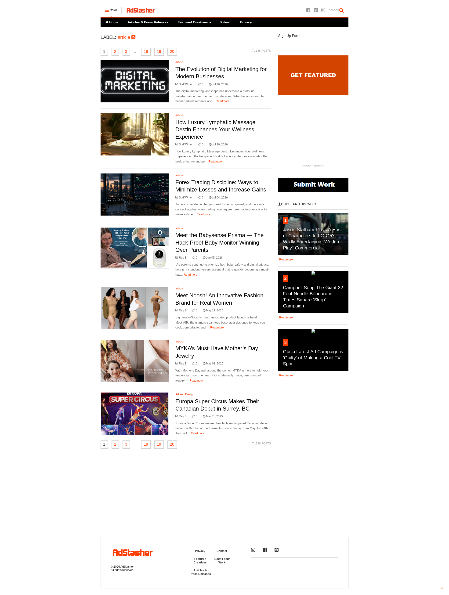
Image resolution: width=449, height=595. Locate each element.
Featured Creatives (193, 22)
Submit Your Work (222, 560)
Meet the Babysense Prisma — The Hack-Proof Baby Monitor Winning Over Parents (219, 242)
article (124, 37)
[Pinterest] (316, 10)
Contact (222, 551)
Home (113, 22)
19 (159, 52)
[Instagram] (323, 10)
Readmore (222, 101)
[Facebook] (308, 10)
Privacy (246, 22)
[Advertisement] (224, 497)
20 (172, 52)
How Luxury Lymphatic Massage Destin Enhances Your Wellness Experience (215, 129)
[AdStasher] (140, 11)
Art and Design (184, 394)
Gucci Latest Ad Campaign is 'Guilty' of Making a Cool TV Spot (313, 357)
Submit (225, 22)
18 (146, 52)
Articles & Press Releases (148, 22)
